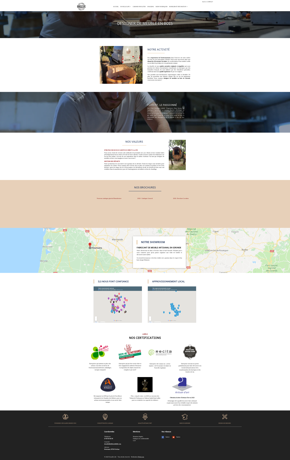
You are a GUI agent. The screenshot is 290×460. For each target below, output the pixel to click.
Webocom (141, 457)
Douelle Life (125, 6)
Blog (204, 1)
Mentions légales (138, 436)
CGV (134, 440)
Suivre (168, 437)
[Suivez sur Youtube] (173, 437)
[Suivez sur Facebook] (163, 437)
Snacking (150, 6)
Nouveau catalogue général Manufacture (109, 198)
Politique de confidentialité (141, 438)
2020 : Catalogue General (145, 198)
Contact (210, 1)
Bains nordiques (162, 6)
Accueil (116, 6)
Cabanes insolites (139, 6)
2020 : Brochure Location (181, 198)
